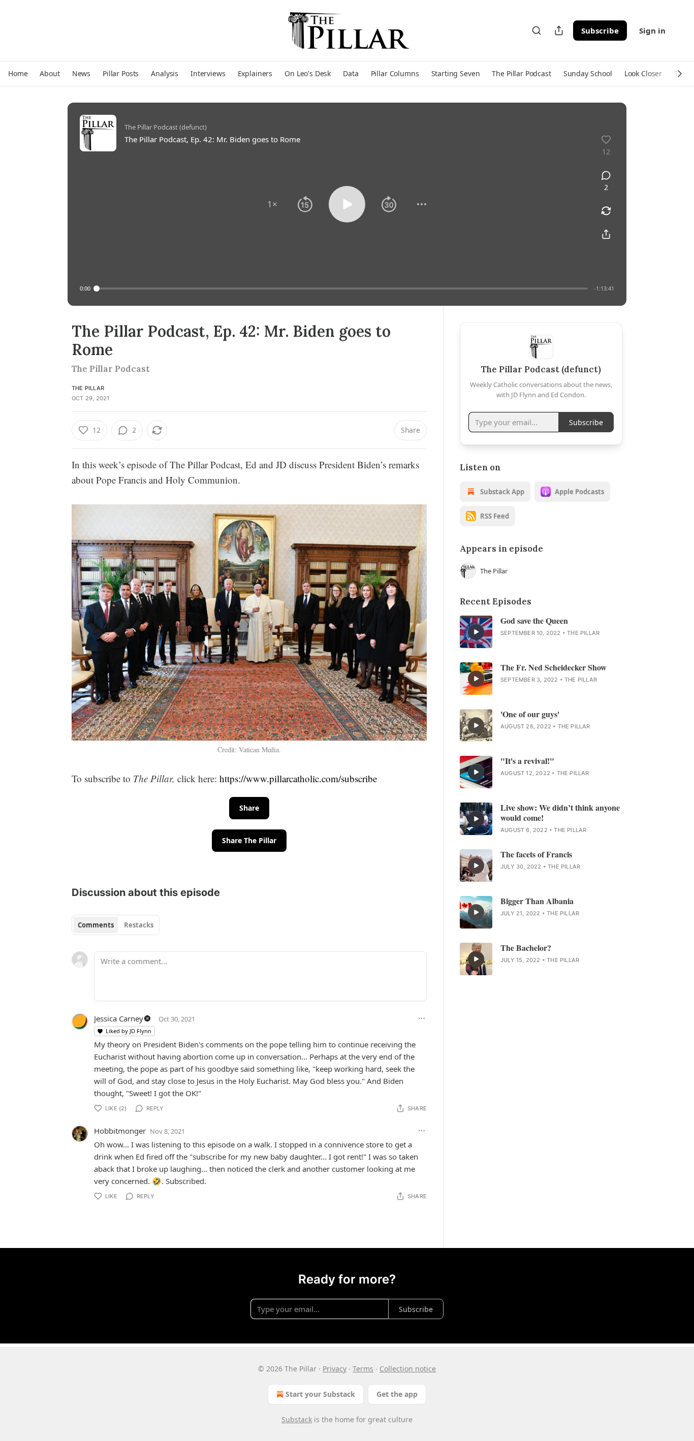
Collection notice (408, 1368)
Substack (296, 1419)
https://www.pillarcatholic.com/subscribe (298, 778)
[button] (18, 73)
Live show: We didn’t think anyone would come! (560, 813)
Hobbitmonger (120, 1131)
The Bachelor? (525, 948)
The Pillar (88, 388)
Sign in (652, 30)
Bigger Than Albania (537, 901)
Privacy (334, 1368)
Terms (363, 1368)
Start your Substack (320, 1394)
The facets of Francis (536, 854)
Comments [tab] (96, 925)
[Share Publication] (559, 30)
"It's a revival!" (527, 761)
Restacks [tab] (138, 925)
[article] (541, 632)
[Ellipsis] (422, 1018)
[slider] (342, 288)
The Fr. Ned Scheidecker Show (553, 667)
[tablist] (116, 925)
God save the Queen (534, 621)
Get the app (397, 1394)
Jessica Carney (118, 1018)
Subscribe (600, 30)
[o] (476, 632)
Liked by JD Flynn (128, 1031)
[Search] (536, 30)
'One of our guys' (529, 714)
